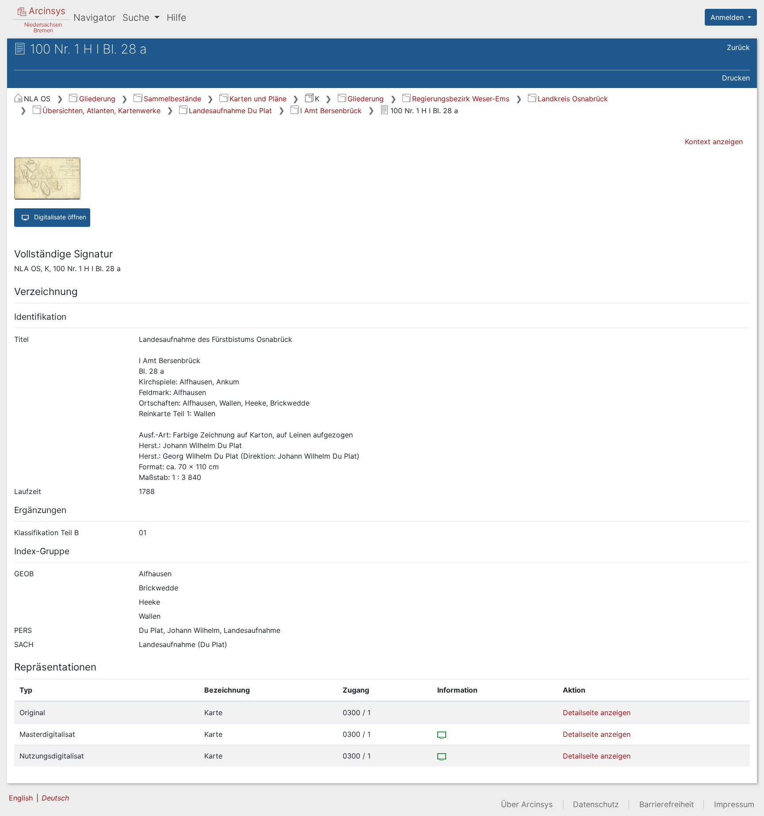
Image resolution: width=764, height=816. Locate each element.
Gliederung (97, 98)
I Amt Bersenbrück (331, 110)
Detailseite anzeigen (596, 712)
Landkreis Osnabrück (573, 98)
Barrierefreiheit (666, 804)
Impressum (734, 804)
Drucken (736, 77)
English (21, 797)
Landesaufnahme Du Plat (230, 110)
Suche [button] (137, 17)
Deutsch (55, 797)
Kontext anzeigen (714, 141)
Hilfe (176, 17)
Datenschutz (596, 804)
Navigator (94, 17)
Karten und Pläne (257, 98)
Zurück (738, 47)
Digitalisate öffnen (59, 217)
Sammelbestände (172, 98)
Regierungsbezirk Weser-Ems (460, 98)
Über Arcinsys (527, 804)
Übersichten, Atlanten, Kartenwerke (101, 110)
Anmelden (728, 17)
